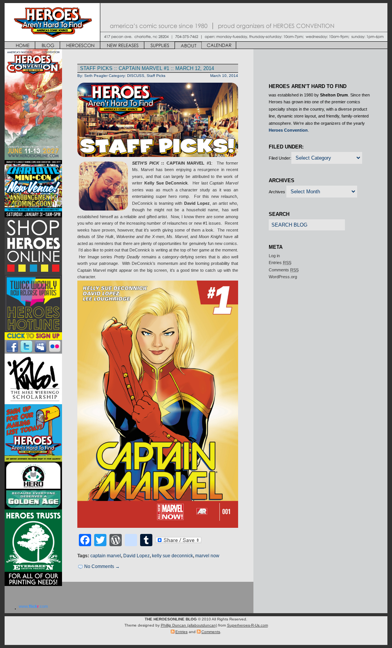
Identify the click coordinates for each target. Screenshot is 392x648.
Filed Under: (280, 158)
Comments (284, 270)
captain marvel (105, 555)
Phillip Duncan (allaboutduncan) (189, 625)
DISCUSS (135, 75)
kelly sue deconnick (172, 555)
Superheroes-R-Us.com (247, 625)
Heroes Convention (288, 130)
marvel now (207, 555)
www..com (33, 606)
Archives (277, 191)
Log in (274, 255)
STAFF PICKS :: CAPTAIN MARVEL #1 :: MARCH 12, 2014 (147, 68)
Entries (280, 262)
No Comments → (102, 566)
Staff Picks (156, 75)
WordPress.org (283, 276)
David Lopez (136, 555)
